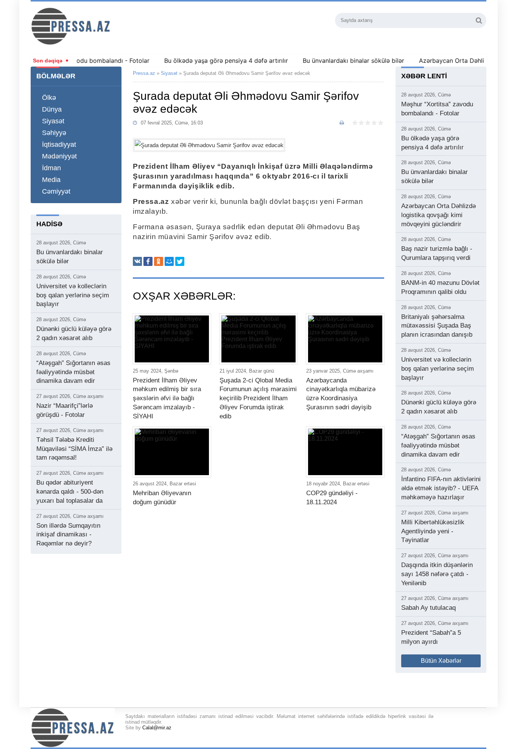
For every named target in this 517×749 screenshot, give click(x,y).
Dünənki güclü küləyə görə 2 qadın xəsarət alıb (73, 333)
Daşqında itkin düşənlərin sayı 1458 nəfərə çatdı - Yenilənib (437, 574)
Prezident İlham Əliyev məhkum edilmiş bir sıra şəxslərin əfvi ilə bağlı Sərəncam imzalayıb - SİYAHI (167, 398)
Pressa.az (144, 73)
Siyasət (53, 121)
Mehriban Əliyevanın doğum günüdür (162, 497)
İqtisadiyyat (59, 144)
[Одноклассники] (158, 261)
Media (51, 179)
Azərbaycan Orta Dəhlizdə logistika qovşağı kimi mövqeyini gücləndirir (438, 215)
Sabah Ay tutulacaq (428, 607)
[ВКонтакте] (137, 261)
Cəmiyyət (56, 191)
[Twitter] (179, 261)
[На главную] (111, 26)
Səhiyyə (54, 133)
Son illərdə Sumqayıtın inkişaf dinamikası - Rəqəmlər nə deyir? (68, 534)
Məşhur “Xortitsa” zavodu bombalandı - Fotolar (437, 109)
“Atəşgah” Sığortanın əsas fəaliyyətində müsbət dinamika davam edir (73, 372)
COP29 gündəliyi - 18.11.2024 (332, 497)
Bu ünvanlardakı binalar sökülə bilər (343, 60)
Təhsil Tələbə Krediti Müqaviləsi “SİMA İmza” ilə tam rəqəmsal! (74, 449)
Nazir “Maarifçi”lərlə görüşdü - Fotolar (64, 410)
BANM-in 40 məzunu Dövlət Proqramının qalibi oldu (440, 287)
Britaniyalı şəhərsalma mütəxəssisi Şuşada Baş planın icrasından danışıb (436, 326)
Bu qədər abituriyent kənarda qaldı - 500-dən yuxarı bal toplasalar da (69, 491)
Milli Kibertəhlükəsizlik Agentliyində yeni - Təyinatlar (432, 531)
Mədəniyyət (59, 156)
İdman (51, 168)
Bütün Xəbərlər (441, 660)
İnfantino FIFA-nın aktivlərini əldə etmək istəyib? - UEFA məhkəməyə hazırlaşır (441, 488)
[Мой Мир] (169, 261)
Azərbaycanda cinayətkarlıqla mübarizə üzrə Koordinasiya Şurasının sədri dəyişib (340, 394)
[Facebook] (148, 261)
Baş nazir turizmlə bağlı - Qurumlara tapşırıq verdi (436, 253)
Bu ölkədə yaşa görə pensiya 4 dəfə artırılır (215, 60)
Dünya (52, 109)
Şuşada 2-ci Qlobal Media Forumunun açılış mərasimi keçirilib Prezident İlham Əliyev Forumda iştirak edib (258, 398)
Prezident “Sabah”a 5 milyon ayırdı (431, 637)
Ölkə (49, 97)
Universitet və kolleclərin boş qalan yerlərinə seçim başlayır (72, 295)
